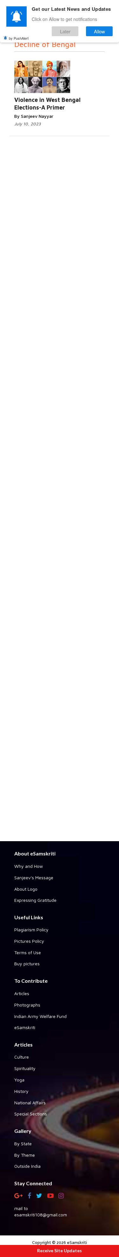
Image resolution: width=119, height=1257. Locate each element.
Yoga (19, 1079)
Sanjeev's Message (33, 877)
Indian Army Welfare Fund (40, 1016)
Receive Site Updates (59, 1250)
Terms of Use (27, 952)
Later (65, 31)
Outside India (27, 1166)
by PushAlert (19, 38)
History (21, 1091)
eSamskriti (24, 1027)
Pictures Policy (29, 941)
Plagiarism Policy (31, 929)
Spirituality (25, 1068)
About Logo (25, 889)
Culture (21, 1057)
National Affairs (30, 1102)
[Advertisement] (59, 604)
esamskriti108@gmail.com (40, 1214)
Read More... (67, 70)
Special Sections (30, 1113)
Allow (99, 31)
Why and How (28, 866)
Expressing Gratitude (35, 900)
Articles (21, 993)
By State (23, 1143)
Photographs (27, 1005)
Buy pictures (27, 963)
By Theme (24, 1155)
